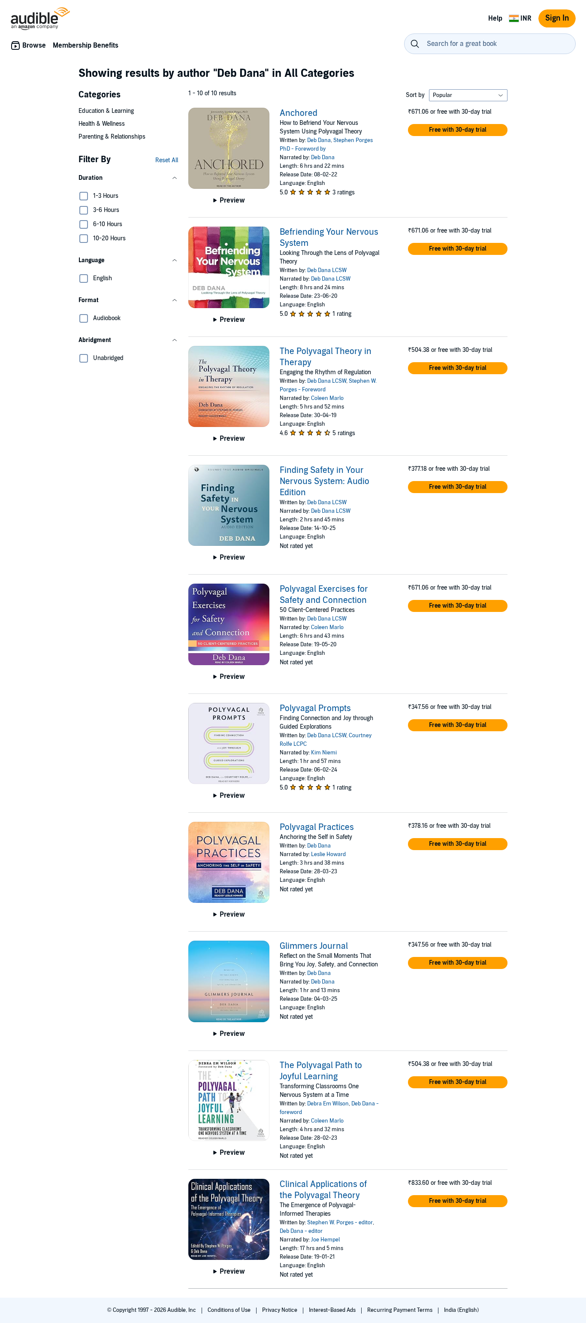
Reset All (166, 160)
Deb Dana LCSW (327, 270)
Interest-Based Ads (333, 1310)
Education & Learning (106, 111)
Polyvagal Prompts (315, 708)
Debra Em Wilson (328, 1103)
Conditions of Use (230, 1310)
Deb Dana (319, 140)
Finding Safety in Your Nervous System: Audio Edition (324, 481)
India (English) (461, 1310)
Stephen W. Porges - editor (340, 1222)
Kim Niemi (324, 752)
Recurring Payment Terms (400, 1310)
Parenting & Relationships (112, 136)
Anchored (298, 113)
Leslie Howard (328, 854)
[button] (128, 178)
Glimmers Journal (314, 946)
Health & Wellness (102, 123)
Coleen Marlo (327, 398)
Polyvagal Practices (317, 827)
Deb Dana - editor (301, 1231)
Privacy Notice (280, 1310)
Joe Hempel (325, 1239)
